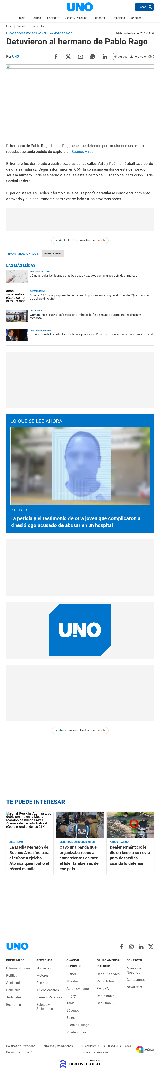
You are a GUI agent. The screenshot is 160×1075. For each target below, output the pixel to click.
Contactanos (136, 980)
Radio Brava (106, 996)
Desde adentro (38, 311)
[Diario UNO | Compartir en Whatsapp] (92, 56)
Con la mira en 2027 (40, 330)
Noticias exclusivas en (75, 240)
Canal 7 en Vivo (108, 974)
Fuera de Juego (77, 1025)
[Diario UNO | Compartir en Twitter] (68, 56)
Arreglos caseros (40, 271)
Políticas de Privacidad (21, 1046)
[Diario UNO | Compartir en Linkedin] (105, 56)
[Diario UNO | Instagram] (131, 946)
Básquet (72, 1010)
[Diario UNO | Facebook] (121, 946)
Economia (100, 18)
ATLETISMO (16, 841)
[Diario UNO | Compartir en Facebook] (55, 56)
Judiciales (13, 997)
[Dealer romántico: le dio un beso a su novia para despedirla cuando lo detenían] (130, 825)
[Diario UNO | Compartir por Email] (80, 56)
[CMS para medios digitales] (80, 1064)
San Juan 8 (105, 1003)
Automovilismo (77, 989)
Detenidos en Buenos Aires (77, 841)
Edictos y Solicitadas (44, 1007)
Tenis (70, 1003)
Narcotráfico (119, 841)
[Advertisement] (80, 219)
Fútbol (71, 974)
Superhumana (37, 291)
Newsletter (134, 987)
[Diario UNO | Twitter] (151, 946)
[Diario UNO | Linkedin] (141, 946)
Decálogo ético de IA (19, 1052)
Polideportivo (76, 1032)
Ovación (136, 18)
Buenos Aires (82, 151)
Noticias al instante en (75, 730)
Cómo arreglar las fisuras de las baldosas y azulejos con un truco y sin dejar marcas (83, 275)
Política (36, 18)
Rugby (71, 996)
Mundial (72, 981)
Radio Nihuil (106, 981)
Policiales (119, 18)
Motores (42, 975)
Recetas (42, 983)
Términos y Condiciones (57, 1046)
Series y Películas (76, 18)
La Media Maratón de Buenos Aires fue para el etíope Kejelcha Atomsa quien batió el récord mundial (29, 858)
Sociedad (53, 18)
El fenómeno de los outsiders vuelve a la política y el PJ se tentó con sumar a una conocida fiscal (91, 334)
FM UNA (103, 989)
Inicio (21, 18)
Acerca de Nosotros (134, 970)
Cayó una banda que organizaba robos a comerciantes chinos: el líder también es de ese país (79, 858)
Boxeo (71, 1018)
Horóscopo (44, 968)
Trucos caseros (47, 990)
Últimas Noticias (18, 968)
